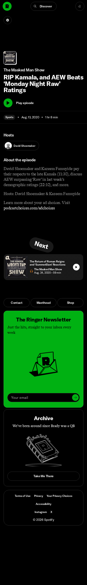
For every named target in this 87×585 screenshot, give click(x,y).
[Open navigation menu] (79, 6)
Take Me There (43, 476)
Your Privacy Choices (59, 496)
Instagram (41, 512)
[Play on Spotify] (8, 20)
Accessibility (43, 504)
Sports (9, 117)
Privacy (38, 496)
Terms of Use (22, 496)
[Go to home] (7, 6)
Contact (17, 303)
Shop (70, 303)
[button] (44, 6)
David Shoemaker (24, 145)
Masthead (44, 303)
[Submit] (75, 397)
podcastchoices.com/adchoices (29, 208)
